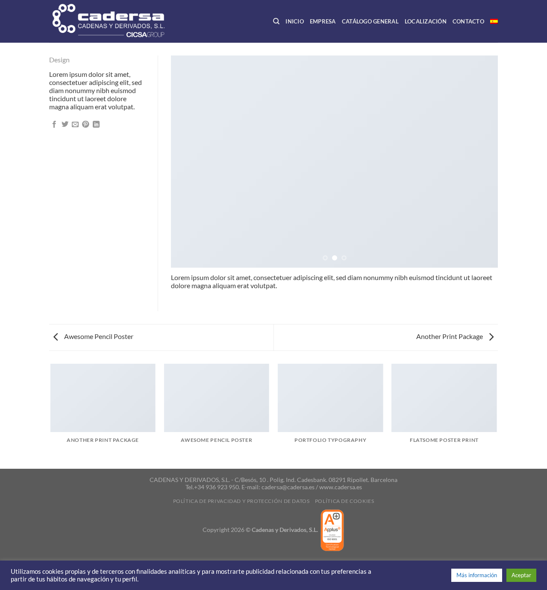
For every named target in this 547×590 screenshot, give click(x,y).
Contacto (468, 21)
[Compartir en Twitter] (65, 125)
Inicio (294, 21)
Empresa (323, 21)
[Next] (480, 161)
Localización (426, 21)
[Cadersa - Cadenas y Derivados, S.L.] (123, 21)
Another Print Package (450, 336)
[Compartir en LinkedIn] (96, 125)
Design (59, 59)
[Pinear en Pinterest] (85, 125)
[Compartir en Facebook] (54, 125)
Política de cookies (344, 501)
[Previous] (188, 161)
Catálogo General (370, 21)
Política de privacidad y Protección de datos (241, 501)
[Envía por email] (75, 125)
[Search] (276, 21)
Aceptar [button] (521, 575)
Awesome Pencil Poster (98, 336)
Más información (476, 575)
